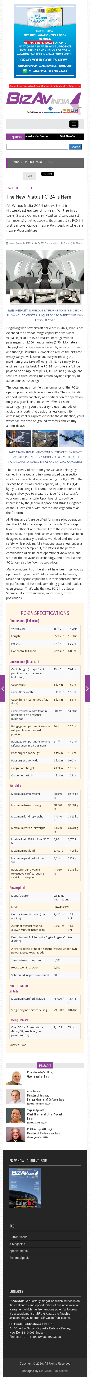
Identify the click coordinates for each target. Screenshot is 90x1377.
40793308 (54, 1336)
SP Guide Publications (53, 1371)
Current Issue (18, 1237)
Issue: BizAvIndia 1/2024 (21, 243)
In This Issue (33, 162)
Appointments (18, 1251)
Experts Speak (19, 1257)
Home (15, 162)
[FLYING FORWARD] (87, 688)
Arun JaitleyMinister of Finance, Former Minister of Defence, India (45, 1095)
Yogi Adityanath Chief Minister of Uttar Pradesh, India (45, 1114)
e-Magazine (17, 1244)
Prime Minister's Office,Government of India (40, 1074)
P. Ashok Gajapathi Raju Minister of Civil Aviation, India (43, 1131)
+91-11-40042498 (34, 1336)
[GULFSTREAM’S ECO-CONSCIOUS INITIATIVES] (2, 688)
